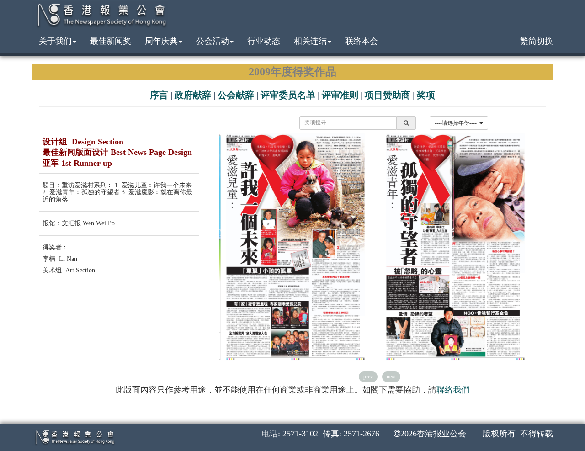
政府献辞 (193, 95)
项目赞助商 (387, 95)
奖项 (426, 95)
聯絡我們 (452, 389)
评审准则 (340, 95)
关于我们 (55, 41)
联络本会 (361, 41)
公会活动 (212, 41)
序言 (159, 95)
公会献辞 (236, 95)
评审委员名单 (288, 95)
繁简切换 (536, 41)
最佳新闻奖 (110, 41)
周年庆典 (161, 41)
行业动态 (263, 41)
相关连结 (310, 41)
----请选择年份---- (457, 123)
